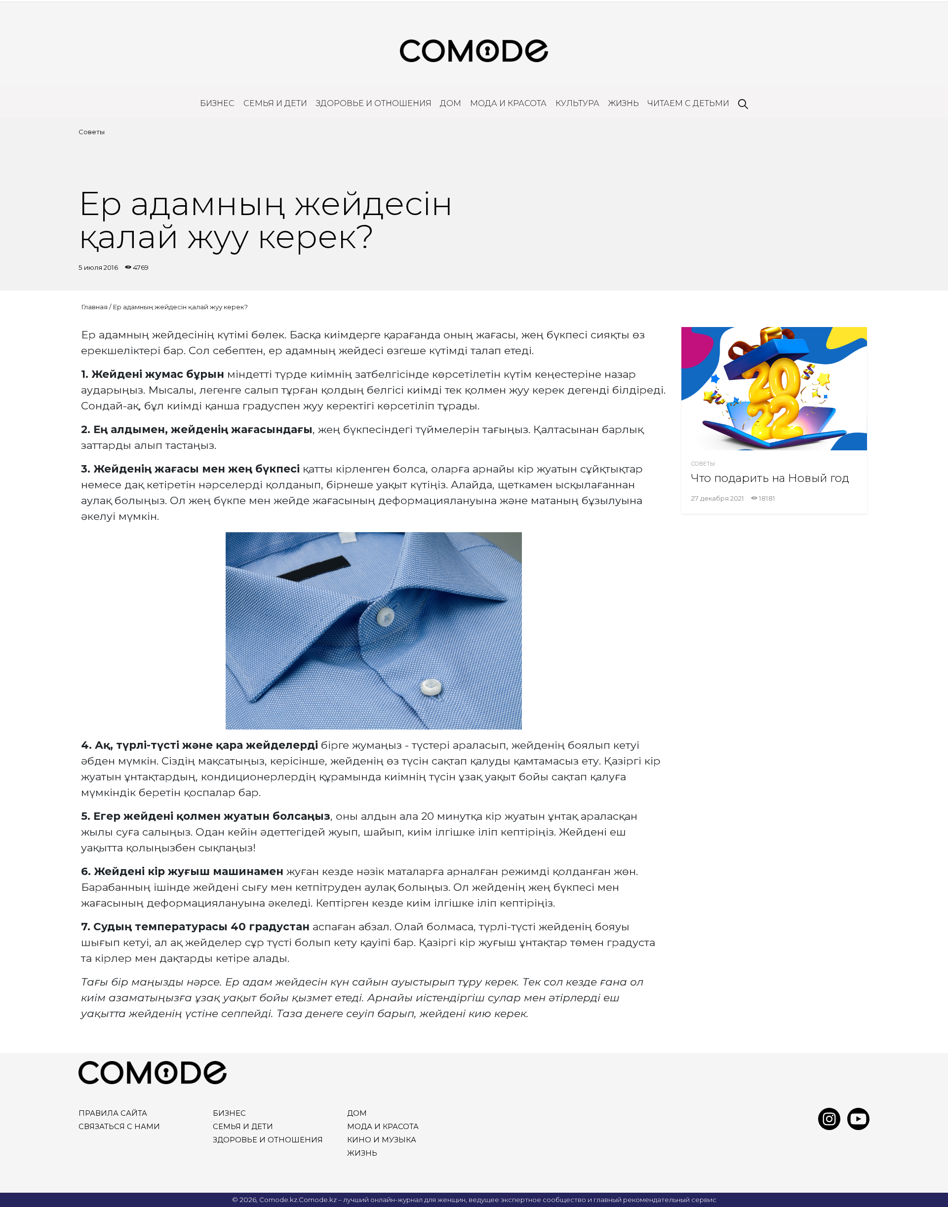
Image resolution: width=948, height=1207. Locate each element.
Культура (577, 103)
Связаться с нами (119, 1126)
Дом (450, 103)
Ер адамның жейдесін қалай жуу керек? (180, 307)
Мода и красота (508, 103)
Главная (94, 307)
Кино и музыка (381, 1139)
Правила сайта (113, 1113)
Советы (92, 132)
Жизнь (623, 103)
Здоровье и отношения (374, 103)
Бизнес (217, 103)
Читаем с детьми (688, 103)
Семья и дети (275, 103)
